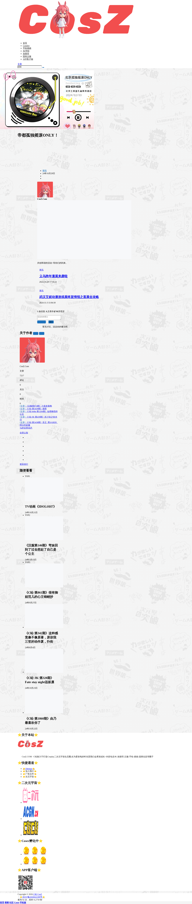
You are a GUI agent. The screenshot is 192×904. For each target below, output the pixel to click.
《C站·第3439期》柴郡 (33, 409)
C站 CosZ (37, 894)
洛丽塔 (26, 54)
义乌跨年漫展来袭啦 (53, 276)
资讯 (44, 171)
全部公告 (24, 433)
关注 (35, 333)
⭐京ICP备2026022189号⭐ (32, 897)
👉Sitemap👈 (29, 769)
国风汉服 (27, 56)
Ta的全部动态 (26, 428)
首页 (25, 43)
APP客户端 (28, 59)
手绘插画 (27, 48)
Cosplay (26, 46)
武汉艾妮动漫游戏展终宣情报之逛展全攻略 (69, 297)
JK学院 (26, 51)
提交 (51, 322)
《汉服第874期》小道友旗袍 (36, 406)
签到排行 (24, 464)
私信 (41, 333)
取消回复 (41, 322)
